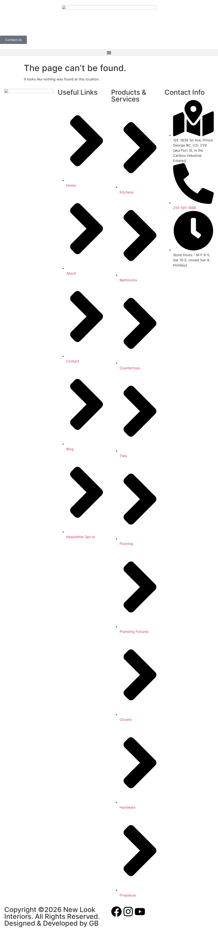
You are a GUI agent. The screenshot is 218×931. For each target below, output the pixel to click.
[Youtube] (140, 911)
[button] (109, 52)
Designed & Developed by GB (51, 923)
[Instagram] (128, 911)
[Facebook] (116, 911)
